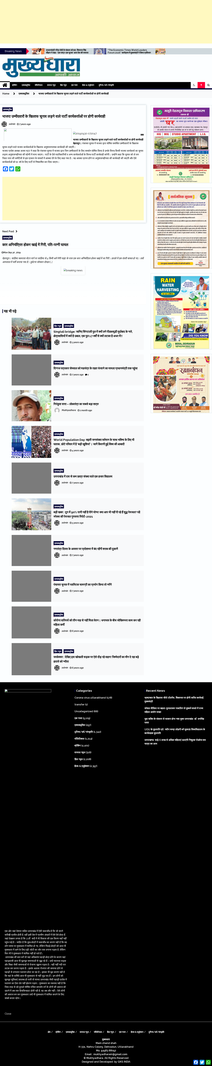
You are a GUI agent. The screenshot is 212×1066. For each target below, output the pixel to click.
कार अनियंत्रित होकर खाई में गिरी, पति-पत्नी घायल (35, 244)
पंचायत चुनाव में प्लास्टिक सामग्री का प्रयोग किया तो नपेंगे (83, 584)
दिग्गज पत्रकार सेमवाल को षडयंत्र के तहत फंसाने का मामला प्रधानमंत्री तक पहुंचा (96, 368)
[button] (194, 85)
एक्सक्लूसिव (26, 85)
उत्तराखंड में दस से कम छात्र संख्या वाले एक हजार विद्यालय (83, 476)
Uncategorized (83, 711)
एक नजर (74, 85)
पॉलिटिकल (39, 85)
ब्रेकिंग (14, 85)
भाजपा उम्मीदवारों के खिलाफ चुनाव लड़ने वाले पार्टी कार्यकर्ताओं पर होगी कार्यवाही (53, 116)
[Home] (5, 85)
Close (8, 1013)
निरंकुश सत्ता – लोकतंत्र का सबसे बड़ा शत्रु (76, 404)
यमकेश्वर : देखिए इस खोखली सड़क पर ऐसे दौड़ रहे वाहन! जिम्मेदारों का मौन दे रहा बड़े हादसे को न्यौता (96, 659)
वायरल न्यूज (51, 85)
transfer (79, 704)
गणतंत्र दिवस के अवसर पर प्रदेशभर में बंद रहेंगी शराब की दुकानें (86, 548)
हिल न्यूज (63, 85)
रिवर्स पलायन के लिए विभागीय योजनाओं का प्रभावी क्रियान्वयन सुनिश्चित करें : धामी (143, 51)
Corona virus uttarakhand (90, 697)
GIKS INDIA (124, 1061)
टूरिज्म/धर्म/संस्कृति (106, 85)
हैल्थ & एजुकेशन (88, 85)
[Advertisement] (106, 22)
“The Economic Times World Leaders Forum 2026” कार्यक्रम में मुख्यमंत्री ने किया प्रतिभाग (84, 51)
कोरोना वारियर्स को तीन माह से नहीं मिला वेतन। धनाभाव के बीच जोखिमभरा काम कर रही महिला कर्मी (97, 622)
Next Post (8, 231)
